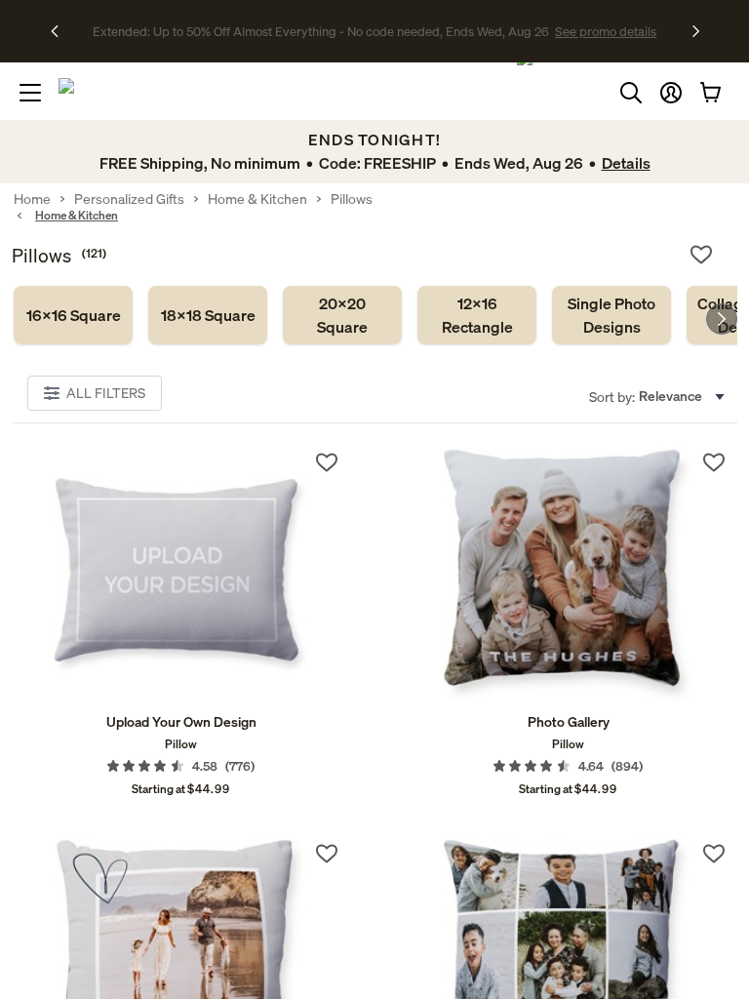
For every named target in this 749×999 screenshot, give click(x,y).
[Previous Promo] (61, 31)
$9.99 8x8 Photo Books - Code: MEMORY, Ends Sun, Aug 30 (320, 31)
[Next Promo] (695, 31)
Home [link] (32, 199)
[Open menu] (30, 92)
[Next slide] (721, 319)
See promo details (545, 31)
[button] (671, 92)
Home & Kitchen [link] (257, 199)
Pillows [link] (352, 199)
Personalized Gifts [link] (129, 199)
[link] (73, 315)
